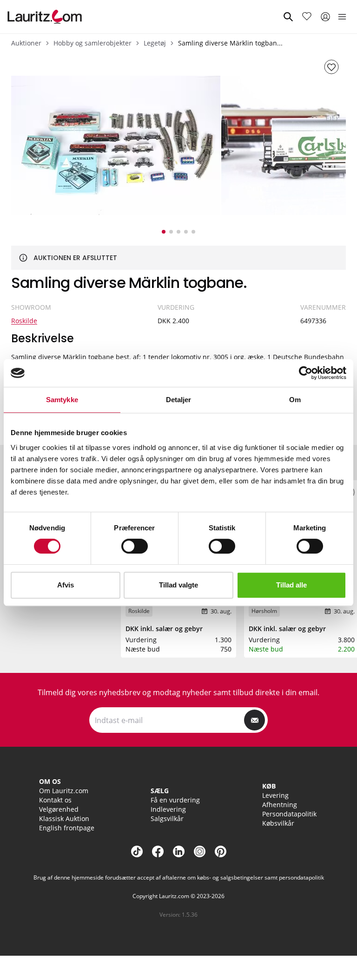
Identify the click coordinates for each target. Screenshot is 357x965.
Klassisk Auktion (64, 818)
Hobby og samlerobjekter (92, 43)
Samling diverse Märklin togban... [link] (230, 43)
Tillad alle (291, 585)
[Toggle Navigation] (342, 16)
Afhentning (279, 804)
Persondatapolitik (289, 813)
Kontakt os (55, 799)
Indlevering (168, 809)
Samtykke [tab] (62, 400)
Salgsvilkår (167, 818)
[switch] (134, 546)
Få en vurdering (175, 799)
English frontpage (66, 827)
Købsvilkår (278, 823)
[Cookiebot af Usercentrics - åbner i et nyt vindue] (305, 373)
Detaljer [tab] (179, 400)
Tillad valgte (178, 585)
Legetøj (155, 43)
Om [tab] (295, 400)
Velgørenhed (59, 809)
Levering (275, 795)
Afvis (65, 585)
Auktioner (26, 43)
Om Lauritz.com (63, 790)
